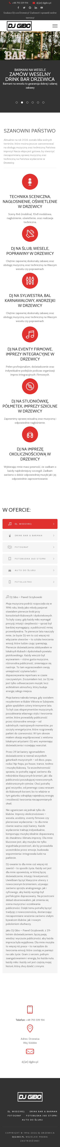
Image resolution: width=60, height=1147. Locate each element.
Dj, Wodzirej (16, 1111)
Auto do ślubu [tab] (25, 570)
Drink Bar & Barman (43, 1111)
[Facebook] (18, 7)
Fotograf (14, 1115)
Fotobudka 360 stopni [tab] (30, 558)
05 (38, 102)
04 (33, 102)
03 (27, 102)
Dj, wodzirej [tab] (23, 524)
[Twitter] (24, 7)
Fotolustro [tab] (23, 582)
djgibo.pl (18, 1137)
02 (22, 102)
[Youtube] (41, 7)
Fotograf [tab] (21, 547)
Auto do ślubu (32, 1119)
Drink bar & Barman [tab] (28, 535)
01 (17, 102)
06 (43, 102)
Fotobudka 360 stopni (41, 1115)
